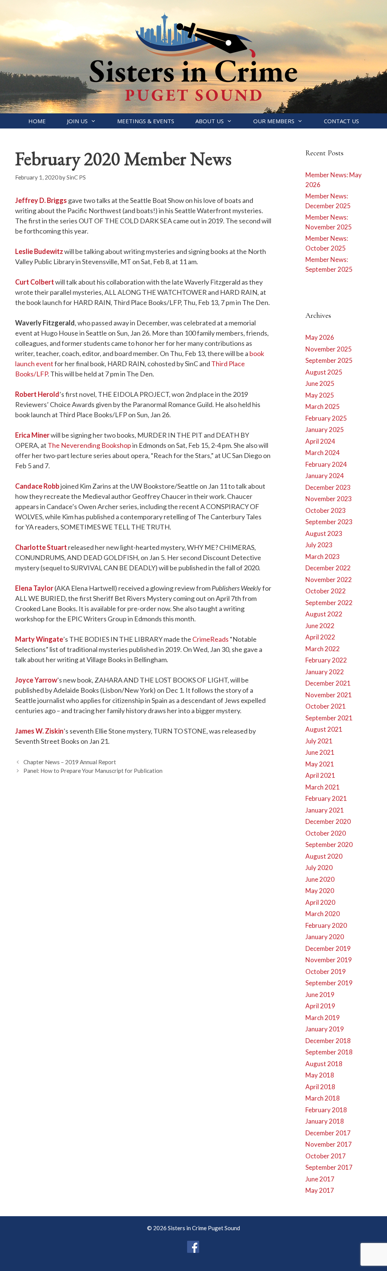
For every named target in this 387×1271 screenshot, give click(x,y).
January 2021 (324, 810)
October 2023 (325, 510)
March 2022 (322, 649)
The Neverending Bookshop (89, 445)
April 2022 (320, 637)
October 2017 (325, 1156)
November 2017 (328, 1144)
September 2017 (329, 1167)
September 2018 (329, 1052)
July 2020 (319, 868)
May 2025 (319, 395)
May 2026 (319, 337)
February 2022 (326, 660)
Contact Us (341, 121)
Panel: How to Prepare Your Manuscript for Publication (93, 770)
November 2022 (328, 580)
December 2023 (328, 487)
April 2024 (320, 441)
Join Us (77, 121)
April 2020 (320, 902)
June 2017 (319, 1179)
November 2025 (328, 349)
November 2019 (328, 960)
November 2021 (328, 695)
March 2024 (322, 453)
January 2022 (324, 672)
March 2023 (322, 556)
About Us (209, 121)
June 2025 (319, 383)
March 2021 (322, 787)
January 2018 (324, 1121)
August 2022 (323, 614)
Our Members (273, 121)
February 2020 (326, 925)
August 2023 (323, 533)
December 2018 (328, 1041)
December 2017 (328, 1133)
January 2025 (324, 429)
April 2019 (320, 1006)
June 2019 (319, 995)
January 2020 (324, 937)
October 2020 (325, 833)
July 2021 (319, 741)
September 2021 (329, 718)
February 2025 (326, 418)
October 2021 (325, 706)
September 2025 (329, 360)
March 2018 (322, 1098)
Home (37, 121)
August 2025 (323, 372)
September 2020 (329, 844)
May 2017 (319, 1190)
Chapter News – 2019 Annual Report (69, 762)
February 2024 (326, 464)
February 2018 (326, 1110)
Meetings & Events (145, 121)
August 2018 (323, 1064)
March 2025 (322, 406)
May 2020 (319, 891)
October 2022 (325, 591)
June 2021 (319, 752)
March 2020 (322, 914)
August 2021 (323, 729)
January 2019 (324, 1029)
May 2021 (319, 764)
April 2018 (320, 1087)
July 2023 (319, 545)
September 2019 (329, 983)
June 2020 (319, 879)
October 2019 (325, 971)
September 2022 (329, 603)
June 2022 (319, 626)
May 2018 (319, 1075)
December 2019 (328, 948)
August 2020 (323, 856)
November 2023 (328, 499)
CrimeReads (210, 639)
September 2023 (329, 522)
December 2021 (328, 683)
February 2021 (326, 798)
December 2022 (328, 568)
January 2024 (324, 476)
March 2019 (322, 1018)
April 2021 (320, 775)
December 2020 (328, 821)
